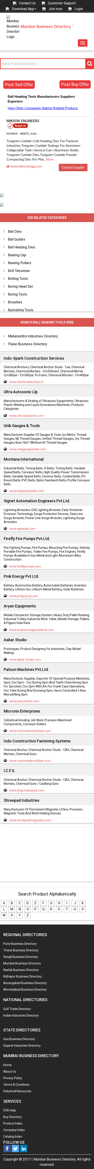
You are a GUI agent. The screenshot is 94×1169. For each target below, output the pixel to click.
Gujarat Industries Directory (22, 1045)
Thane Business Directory (27, 344)
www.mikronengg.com (26, 166)
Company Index (14, 1130)
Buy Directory (12, 1117)
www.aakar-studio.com (25, 659)
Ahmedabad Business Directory (25, 989)
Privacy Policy (12, 1078)
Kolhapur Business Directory (22, 976)
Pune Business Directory (20, 943)
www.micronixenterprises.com (30, 731)
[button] (24, 9)
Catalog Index (12, 1136)
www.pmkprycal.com (23, 596)
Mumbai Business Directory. (54, 1159)
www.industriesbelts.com (26, 491)
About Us (9, 1071)
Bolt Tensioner (19, 271)
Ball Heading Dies (21, 247)
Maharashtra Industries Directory (33, 336)
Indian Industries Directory (21, 1015)
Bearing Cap (17, 255)
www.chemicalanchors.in (26, 382)
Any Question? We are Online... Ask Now (84, 1158)
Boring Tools (17, 294)
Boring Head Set (20, 286)
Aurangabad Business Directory (25, 983)
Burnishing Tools (20, 310)
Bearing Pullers (19, 263)
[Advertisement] (47, 855)
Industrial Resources (17, 1091)
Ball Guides (16, 239)
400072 (24, 133)
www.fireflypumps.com (25, 566)
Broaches (15, 302)
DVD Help (9, 1110)
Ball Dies (15, 231)
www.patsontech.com (24, 701)
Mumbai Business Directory (22, 963)
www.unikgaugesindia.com (27, 449)
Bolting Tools (18, 279)
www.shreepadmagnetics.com (30, 820)
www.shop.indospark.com (27, 790)
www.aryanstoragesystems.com (31, 630)
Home (7, 1065)
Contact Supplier (73, 167)
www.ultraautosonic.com (26, 415)
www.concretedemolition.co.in (30, 760)
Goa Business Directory (19, 1039)
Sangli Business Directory (20, 957)
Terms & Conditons (16, 1084)
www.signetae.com (22, 528)
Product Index (12, 1123)
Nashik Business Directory (21, 970)
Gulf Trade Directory (17, 1009)
